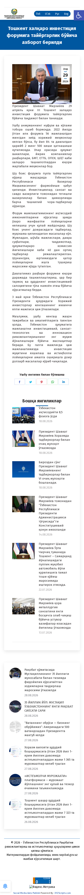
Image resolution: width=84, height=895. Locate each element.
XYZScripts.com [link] (63, 893)
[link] (79, 15)
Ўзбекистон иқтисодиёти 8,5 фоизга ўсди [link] (51, 412)
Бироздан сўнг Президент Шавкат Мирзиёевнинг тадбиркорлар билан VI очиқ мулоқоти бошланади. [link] (54, 472)
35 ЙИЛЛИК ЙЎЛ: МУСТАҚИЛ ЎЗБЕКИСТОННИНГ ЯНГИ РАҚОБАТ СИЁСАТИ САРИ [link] (48, 706)
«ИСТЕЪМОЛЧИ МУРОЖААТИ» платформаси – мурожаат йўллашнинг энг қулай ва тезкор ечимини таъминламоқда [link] (49, 782)
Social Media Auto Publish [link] (26, 893)
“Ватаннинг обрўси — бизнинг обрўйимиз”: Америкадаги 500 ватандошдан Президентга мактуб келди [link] (47, 729)
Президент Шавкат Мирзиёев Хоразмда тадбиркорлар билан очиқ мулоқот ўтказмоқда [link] (54, 440)
